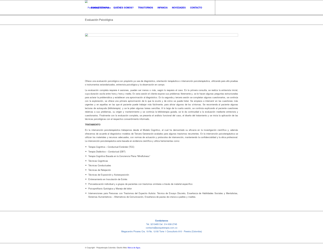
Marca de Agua (134, 247)
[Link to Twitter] (220, 7)
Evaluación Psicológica (99, 20)
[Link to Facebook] (225, 7)
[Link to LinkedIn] (235, 7)
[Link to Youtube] (230, 7)
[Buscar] (207, 7)
